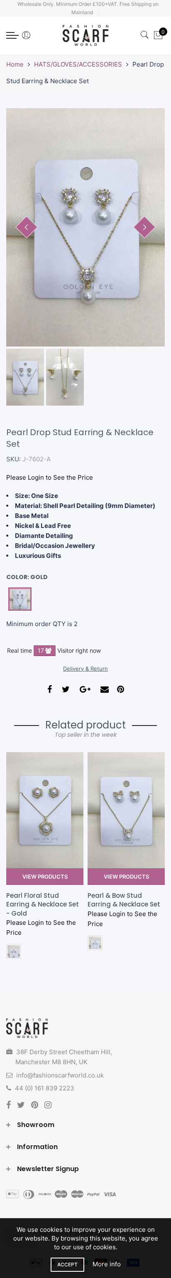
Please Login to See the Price (49, 477)
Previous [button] (26, 227)
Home (15, 64)
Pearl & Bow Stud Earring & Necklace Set (42, 900)
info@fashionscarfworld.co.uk (60, 1075)
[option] (85, 227)
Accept (67, 1264)
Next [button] (144, 227)
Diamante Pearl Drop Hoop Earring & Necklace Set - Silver (121, 904)
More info (107, 1264)
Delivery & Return (85, 668)
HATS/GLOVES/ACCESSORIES (78, 64)
